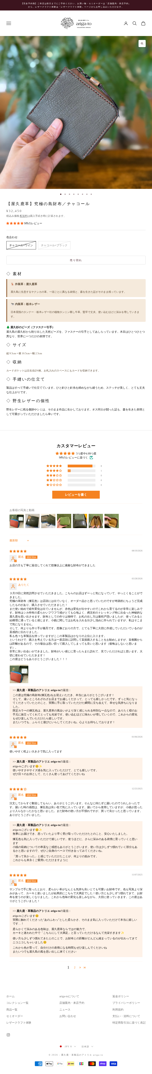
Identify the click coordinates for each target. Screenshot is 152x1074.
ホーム (10, 996)
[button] (15, 223)
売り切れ (76, 260)
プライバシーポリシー (126, 1002)
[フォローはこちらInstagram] (8, 1035)
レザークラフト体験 (18, 1022)
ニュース (64, 1009)
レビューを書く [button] (76, 494)
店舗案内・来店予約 (71, 1002)
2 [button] (74, 967)
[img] (18, 551)
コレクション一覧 (17, 1002)
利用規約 (118, 1009)
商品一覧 (11, 1009)
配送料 (24, 215)
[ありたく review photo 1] (19, 673)
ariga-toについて (69, 996)
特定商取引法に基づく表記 (129, 1022)
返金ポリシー (120, 996)
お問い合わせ (67, 1016)
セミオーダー (14, 1016)
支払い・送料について (126, 1016)
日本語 (85, 1046)
